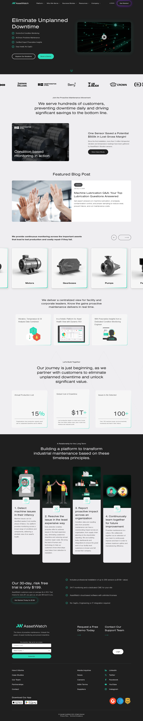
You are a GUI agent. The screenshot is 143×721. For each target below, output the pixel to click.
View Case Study (98, 152)
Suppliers (81, 689)
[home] (20, 3)
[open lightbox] (104, 37)
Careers (81, 680)
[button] (40, 3)
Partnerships (17, 684)
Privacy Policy (64, 716)
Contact (15, 689)
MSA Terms (82, 684)
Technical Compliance (76, 716)
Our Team (16, 680)
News (79, 675)
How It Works (18, 670)
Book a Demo (46, 56)
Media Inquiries (84, 670)
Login (111, 3)
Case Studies (18, 675)
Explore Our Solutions (23, 56)
